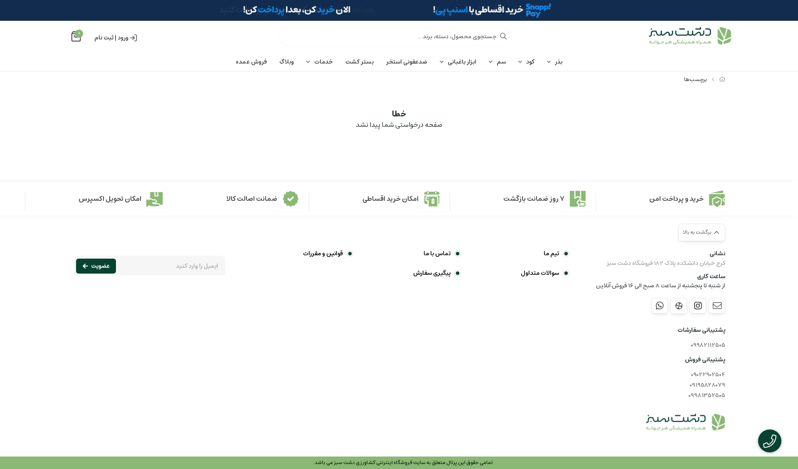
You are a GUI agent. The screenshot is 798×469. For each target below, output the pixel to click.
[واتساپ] (659, 305)
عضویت (100, 266)
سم (501, 62)
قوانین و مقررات (323, 253)
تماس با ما (437, 253)
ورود (123, 38)
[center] (503, 36)
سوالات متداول (540, 273)
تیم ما (551, 253)
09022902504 (708, 374)
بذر (558, 62)
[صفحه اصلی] (722, 79)
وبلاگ (286, 62)
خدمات (323, 62)
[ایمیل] (717, 305)
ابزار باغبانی (462, 62)
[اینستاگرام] (698, 305)
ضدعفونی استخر (406, 62)
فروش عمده (251, 62)
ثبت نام (103, 38)
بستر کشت (359, 62)
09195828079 (707, 385)
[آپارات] (678, 306)
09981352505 (706, 395)
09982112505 (708, 345)
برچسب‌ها (695, 79)
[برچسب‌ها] (685, 422)
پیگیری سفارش (432, 273)
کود (530, 62)
